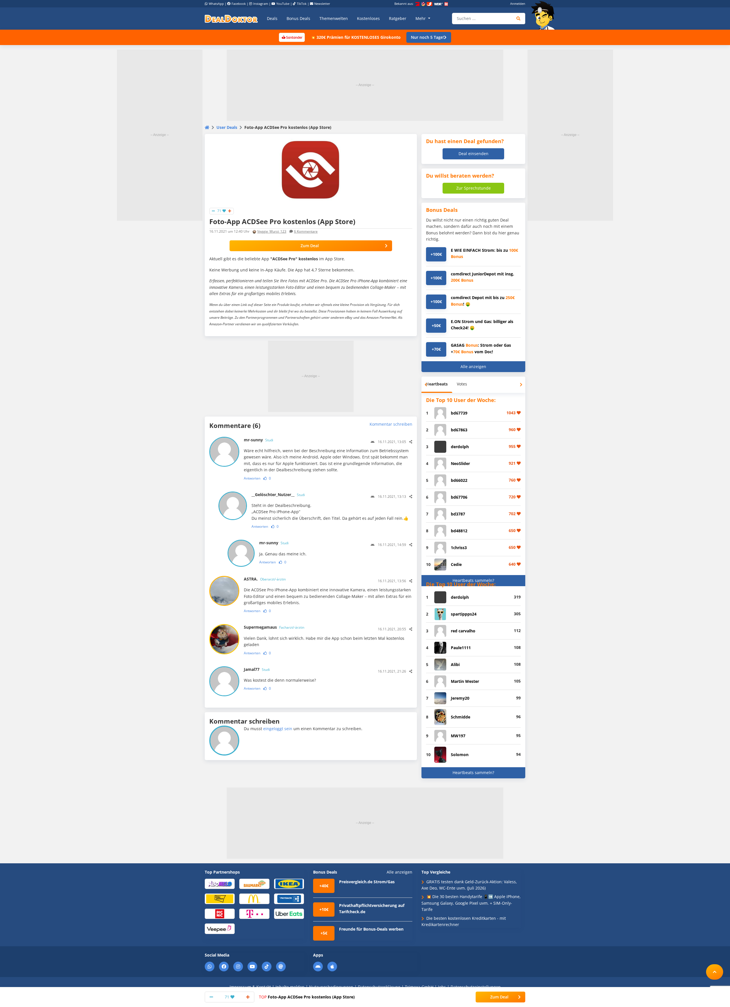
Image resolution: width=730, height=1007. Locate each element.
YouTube (282, 3)
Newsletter (322, 3)
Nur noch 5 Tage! (427, 37)
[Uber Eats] (289, 913)
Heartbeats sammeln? (473, 580)
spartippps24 (463, 614)
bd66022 (459, 480)
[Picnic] (219, 913)
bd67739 (459, 413)
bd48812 (459, 530)
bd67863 (459, 430)
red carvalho (463, 631)
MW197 (458, 735)
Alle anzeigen (473, 366)
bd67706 (459, 497)
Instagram (260, 3)
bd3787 (458, 514)
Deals (272, 18)
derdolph (460, 446)
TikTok (302, 3)
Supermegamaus (274, 627)
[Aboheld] (219, 883)
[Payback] (289, 898)
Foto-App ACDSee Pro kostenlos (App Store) (307, 997)
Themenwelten (333, 18)
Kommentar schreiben (391, 424)
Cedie (456, 564)
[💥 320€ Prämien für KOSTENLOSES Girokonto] (291, 36)
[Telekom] (254, 913)
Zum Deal (310, 245)
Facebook (239, 3)
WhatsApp (216, 3)
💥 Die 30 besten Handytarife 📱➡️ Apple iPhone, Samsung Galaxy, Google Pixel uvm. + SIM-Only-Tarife (471, 903)
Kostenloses (368, 18)
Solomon (460, 754)
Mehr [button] (421, 18)
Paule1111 (461, 647)
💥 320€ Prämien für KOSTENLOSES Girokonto (356, 37)
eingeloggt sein (277, 728)
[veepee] (219, 928)
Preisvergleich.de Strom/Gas (367, 881)
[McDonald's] (254, 898)
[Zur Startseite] (544, 15)
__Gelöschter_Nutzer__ (278, 494)
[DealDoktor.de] (231, 18)
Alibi (455, 664)
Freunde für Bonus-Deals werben (371, 929)
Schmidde (460, 717)
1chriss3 (459, 547)
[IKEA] (289, 883)
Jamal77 (257, 669)
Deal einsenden (473, 153)
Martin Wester (465, 681)
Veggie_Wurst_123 (271, 231)
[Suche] (518, 18)
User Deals (226, 127)
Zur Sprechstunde (473, 188)
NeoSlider (460, 463)
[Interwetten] (219, 898)
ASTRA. (265, 579)
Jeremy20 (460, 698)
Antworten (252, 478)
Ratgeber (397, 18)
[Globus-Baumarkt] (254, 883)
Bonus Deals (298, 18)
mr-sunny (258, 439)
